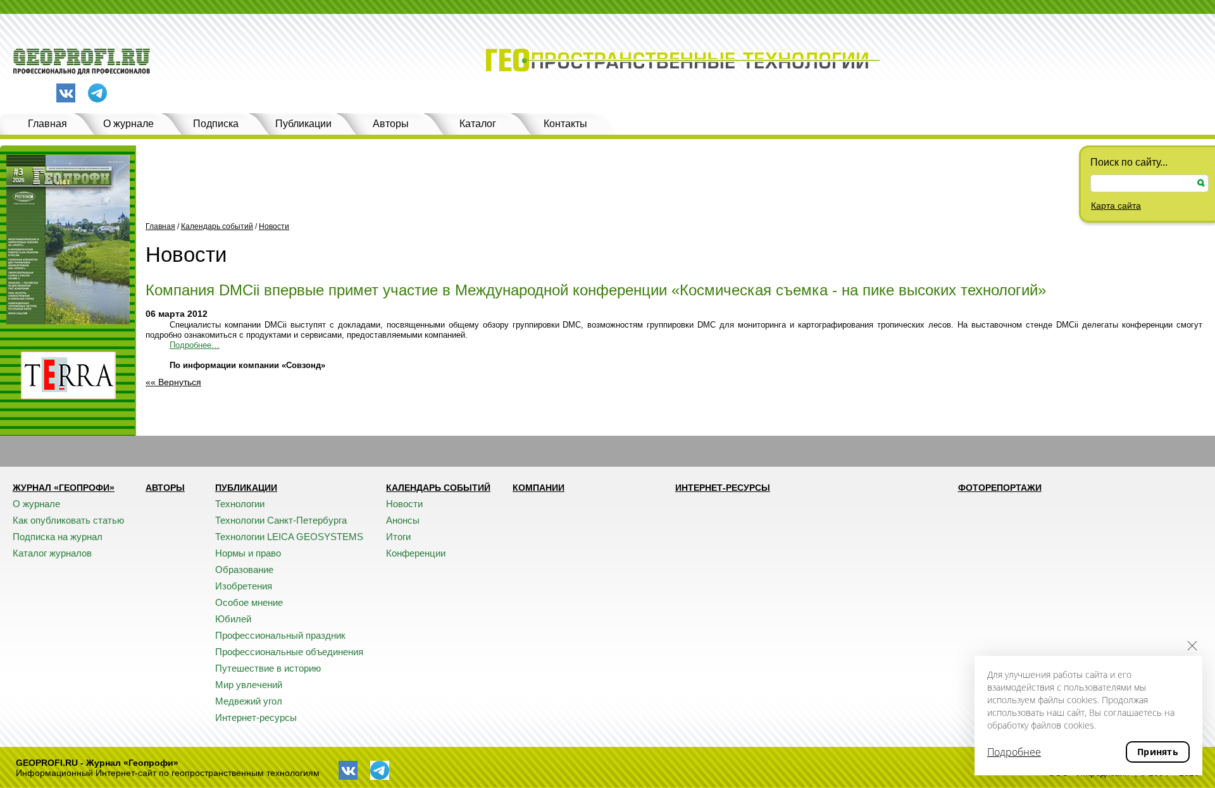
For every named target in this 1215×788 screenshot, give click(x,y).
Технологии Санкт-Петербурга (281, 520)
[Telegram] (97, 93)
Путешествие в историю (268, 668)
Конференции (416, 553)
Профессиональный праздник (280, 635)
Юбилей (233, 618)
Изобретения (243, 586)
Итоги (398, 536)
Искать (1201, 183)
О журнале (128, 123)
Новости (274, 226)
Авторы (391, 123)
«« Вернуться (173, 382)
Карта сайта (1116, 205)
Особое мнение (249, 602)
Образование (244, 569)
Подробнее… (195, 345)
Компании (538, 488)
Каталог (477, 123)
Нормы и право (248, 553)
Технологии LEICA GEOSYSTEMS (289, 536)
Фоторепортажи (1000, 488)
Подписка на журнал (58, 536)
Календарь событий (217, 226)
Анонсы (403, 520)
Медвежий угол (248, 701)
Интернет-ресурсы (256, 717)
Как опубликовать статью (68, 520)
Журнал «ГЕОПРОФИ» (64, 488)
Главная (47, 123)
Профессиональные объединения (289, 651)
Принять (1157, 752)
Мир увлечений (248, 684)
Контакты (565, 123)
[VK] (65, 92)
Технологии (240, 503)
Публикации (303, 123)
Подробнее (1014, 752)
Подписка (216, 123)
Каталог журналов (52, 553)
